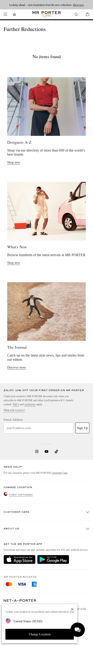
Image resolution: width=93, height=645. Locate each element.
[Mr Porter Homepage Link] (47, 14)
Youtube (46, 451)
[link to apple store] (19, 559)
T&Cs (16, 404)
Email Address (13, 420)
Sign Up (82, 428)
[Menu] (5, 14)
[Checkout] (85, 15)
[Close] (72, 609)
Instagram (37, 451)
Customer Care (59, 472)
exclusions (30, 404)
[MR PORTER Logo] (20, 601)
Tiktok (56, 451)
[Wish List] (14, 15)
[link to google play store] (53, 559)
